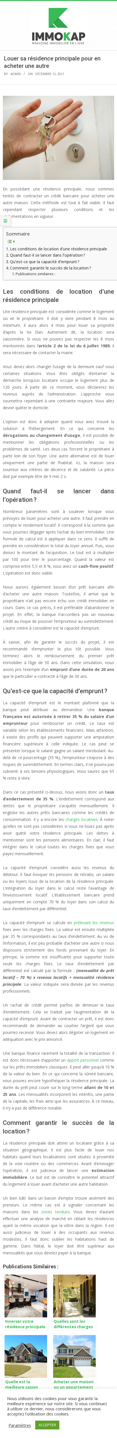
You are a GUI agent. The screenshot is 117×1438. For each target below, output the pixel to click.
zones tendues (55, 1211)
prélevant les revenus (94, 922)
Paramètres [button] (20, 1425)
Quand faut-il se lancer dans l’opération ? (47, 255)
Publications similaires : (35, 273)
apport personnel (83, 1060)
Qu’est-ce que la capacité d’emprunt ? (45, 261)
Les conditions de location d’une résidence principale (58, 249)
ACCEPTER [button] (47, 1424)
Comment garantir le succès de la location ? (50, 268)
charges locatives (81, 819)
